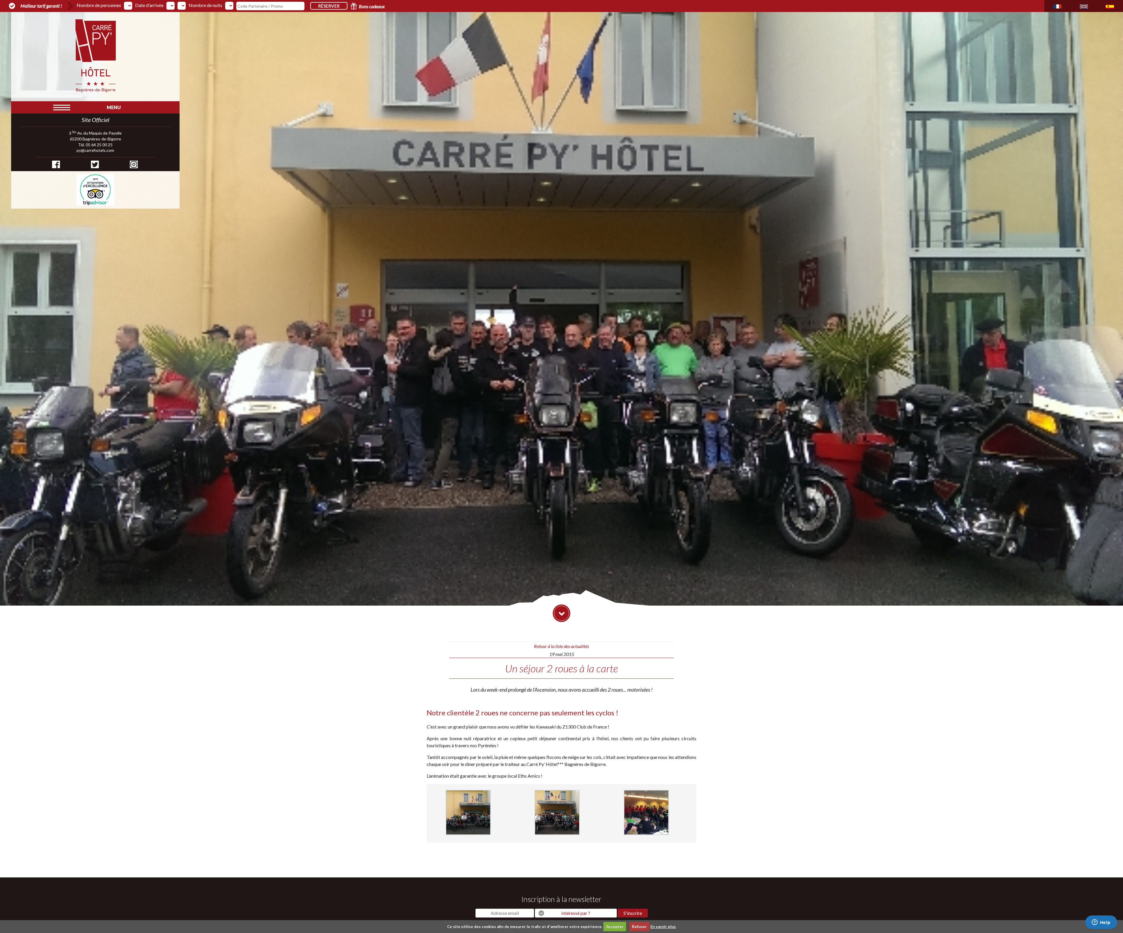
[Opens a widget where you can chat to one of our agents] (1101, 922)
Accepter (614, 926)
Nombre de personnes (99, 5)
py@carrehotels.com (95, 150)
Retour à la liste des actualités (561, 646)
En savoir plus (663, 926)
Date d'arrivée (149, 5)
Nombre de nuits (205, 5)
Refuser (639, 926)
